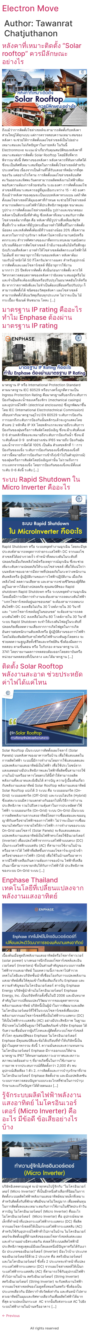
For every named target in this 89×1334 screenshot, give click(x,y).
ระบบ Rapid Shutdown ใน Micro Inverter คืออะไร (41, 483)
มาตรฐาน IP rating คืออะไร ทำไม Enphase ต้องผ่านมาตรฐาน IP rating (42, 317)
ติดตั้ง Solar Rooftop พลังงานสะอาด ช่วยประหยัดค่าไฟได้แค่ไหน (42, 674)
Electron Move (30, 8)
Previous (11, 1316)
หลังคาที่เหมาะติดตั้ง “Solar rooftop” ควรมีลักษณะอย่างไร (41, 54)
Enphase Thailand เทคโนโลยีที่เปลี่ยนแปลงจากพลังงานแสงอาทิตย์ (43, 888)
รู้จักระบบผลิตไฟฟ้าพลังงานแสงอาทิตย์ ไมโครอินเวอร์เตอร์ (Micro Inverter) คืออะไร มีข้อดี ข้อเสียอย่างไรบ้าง (41, 1111)
